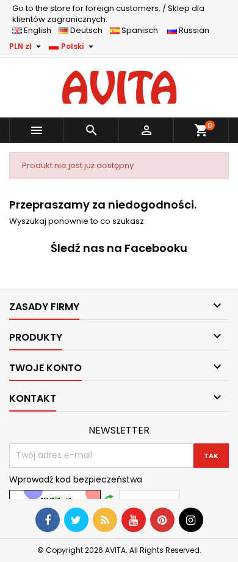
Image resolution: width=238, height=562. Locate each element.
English (40, 30)
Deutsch (88, 30)
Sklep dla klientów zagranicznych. (108, 13)
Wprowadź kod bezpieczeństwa (75, 479)
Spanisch (142, 30)
